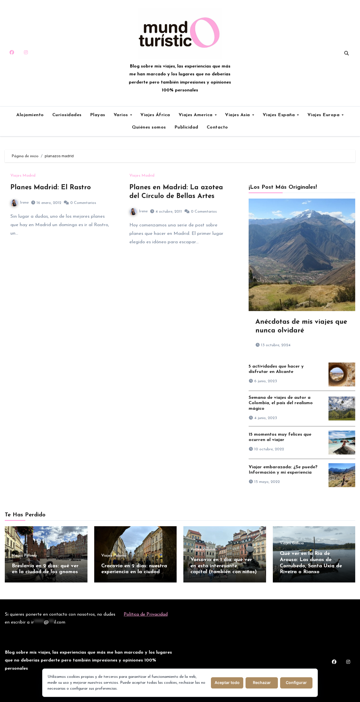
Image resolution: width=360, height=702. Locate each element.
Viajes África (155, 115)
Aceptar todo (227, 682)
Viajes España (279, 115)
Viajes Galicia (292, 543)
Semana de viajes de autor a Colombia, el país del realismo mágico (281, 403)
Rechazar (262, 682)
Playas (97, 115)
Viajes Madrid (22, 176)
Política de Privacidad (146, 614)
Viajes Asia (238, 115)
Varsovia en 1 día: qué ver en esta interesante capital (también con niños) (223, 566)
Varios (122, 115)
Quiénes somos (149, 127)
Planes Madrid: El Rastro (50, 187)
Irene (24, 203)
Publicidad (186, 127)
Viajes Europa (324, 115)
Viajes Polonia (24, 556)
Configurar (296, 682)
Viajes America (196, 115)
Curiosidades (67, 115)
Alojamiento (30, 115)
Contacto (217, 127)
